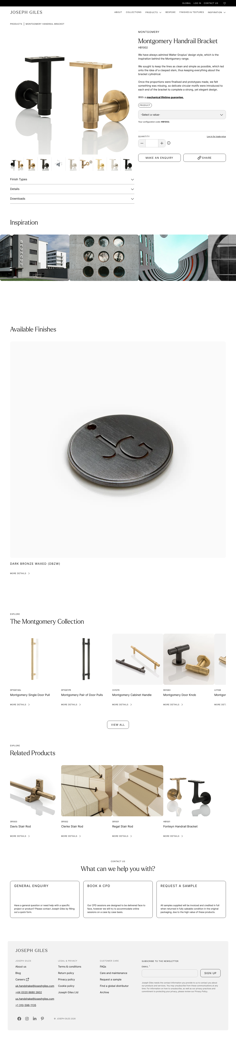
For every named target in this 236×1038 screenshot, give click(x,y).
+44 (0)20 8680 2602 (28, 992)
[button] (169, 143)
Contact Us (211, 3)
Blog (18, 973)
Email (146, 966)
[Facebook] (19, 1019)
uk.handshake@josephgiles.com (34, 985)
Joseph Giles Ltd (68, 992)
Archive (104, 992)
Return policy (66, 973)
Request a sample (110, 979)
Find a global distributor (114, 985)
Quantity (144, 136)
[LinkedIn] (35, 1019)
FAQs (103, 966)
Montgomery (149, 31)
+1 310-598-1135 (25, 1005)
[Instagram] (27, 1019)
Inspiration (215, 12)
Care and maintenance (113, 973)
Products (151, 12)
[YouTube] (42, 1019)
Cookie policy (66, 985)
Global (186, 3)
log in (197, 3)
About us (20, 966)
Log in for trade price (216, 136)
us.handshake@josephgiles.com (34, 998)
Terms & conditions (69, 966)
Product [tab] (145, 105)
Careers (20, 979)
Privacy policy (66, 979)
